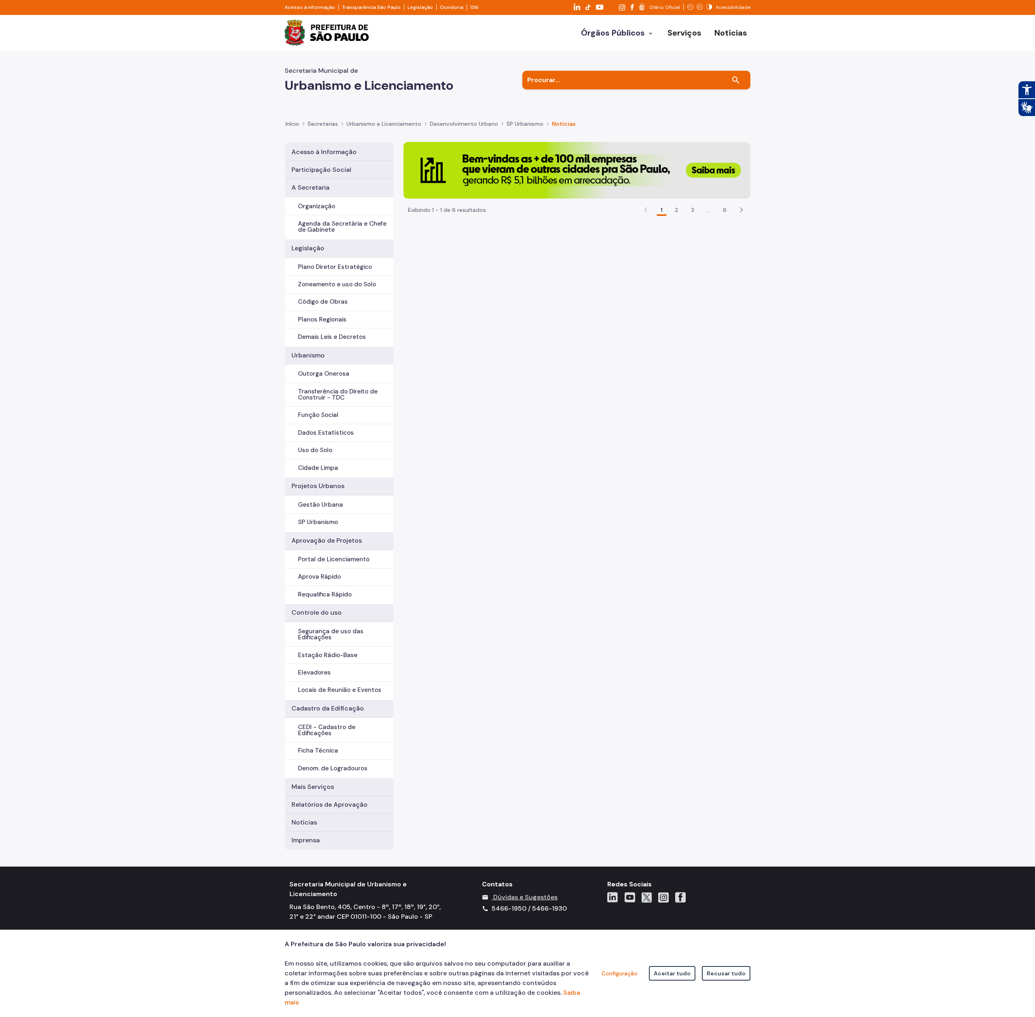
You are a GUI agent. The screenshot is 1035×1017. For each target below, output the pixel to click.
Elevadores (314, 672)
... (708, 210)
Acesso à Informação (324, 152)
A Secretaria (310, 187)
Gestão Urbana (320, 505)
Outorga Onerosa (323, 374)
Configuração (620, 973)
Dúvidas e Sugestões (525, 897)
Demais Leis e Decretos (332, 337)
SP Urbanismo (318, 522)
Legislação (420, 7)
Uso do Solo (315, 450)
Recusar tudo (726, 973)
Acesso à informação (310, 7)
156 (474, 7)
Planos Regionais (322, 319)
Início (292, 123)
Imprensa (305, 840)
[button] (741, 209)
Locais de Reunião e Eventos (339, 690)
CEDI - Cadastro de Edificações (326, 730)
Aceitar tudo (672, 973)
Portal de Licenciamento (334, 559)
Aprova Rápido (319, 577)
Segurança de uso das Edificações (330, 634)
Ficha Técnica (318, 750)
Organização (316, 206)
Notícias (304, 822)
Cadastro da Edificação (327, 708)
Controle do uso (316, 612)
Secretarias (323, 123)
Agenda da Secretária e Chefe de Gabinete (342, 227)
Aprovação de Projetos (326, 540)
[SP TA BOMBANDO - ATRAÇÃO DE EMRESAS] (576, 169)
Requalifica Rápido (325, 594)
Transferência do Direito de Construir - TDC (338, 394)
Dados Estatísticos (326, 433)
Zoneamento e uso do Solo (337, 284)
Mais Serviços (312, 786)
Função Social (318, 415)
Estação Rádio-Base (327, 655)
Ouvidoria (451, 7)
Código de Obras (323, 302)
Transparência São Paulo (371, 7)
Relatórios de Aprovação (329, 804)
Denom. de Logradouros (333, 768)
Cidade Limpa (318, 468)
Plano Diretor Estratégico (335, 267)
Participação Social (321, 169)
